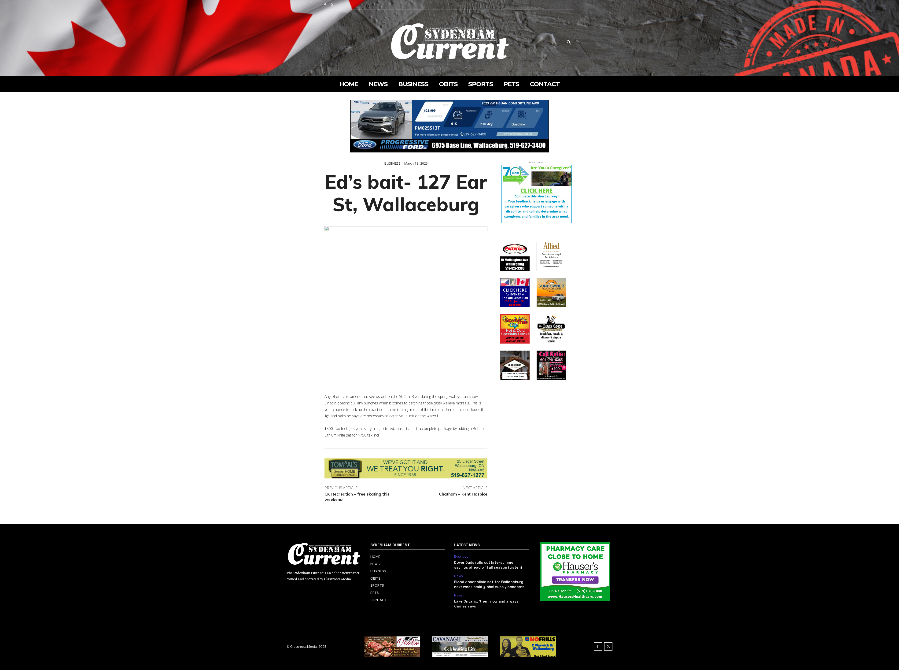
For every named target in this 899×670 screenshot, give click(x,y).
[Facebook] (325, 4)
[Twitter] (332, 4)
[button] (569, 42)
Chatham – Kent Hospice (463, 494)
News (458, 576)
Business (392, 163)
